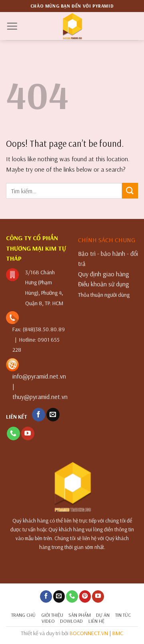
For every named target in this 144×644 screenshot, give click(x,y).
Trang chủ (23, 615)
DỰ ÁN (103, 615)
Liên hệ (96, 621)
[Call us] (13, 433)
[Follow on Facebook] (38, 414)
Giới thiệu (52, 615)
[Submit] (130, 190)
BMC (117, 633)
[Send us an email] (53, 414)
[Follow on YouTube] (27, 433)
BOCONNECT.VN (89, 633)
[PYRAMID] (72, 26)
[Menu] (12, 26)
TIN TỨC (123, 615)
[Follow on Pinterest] (85, 596)
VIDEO (48, 621)
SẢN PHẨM (79, 615)
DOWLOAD (71, 621)
